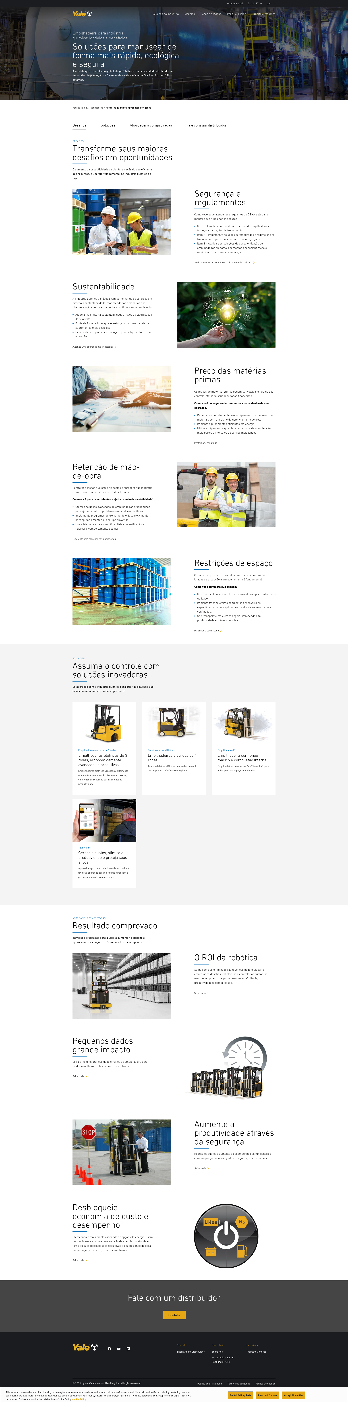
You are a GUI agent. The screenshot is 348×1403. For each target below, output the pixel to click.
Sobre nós (217, 1351)
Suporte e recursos (264, 13)
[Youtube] (119, 1348)
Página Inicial (80, 107)
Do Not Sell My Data (240, 1395)
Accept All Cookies (293, 1395)
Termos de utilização (238, 1383)
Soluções (108, 125)
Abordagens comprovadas (151, 125)
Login (269, 3)
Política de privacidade (209, 1383)
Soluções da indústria (165, 13)
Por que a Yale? (236, 13)
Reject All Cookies (267, 1395)
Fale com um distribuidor (207, 125)
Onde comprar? (235, 3)
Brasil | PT (253, 3)
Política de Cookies (266, 1383)
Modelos (190, 13)
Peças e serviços (211, 13)
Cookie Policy (79, 1399)
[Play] (336, 88)
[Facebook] (109, 1348)
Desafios (79, 125)
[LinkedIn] (128, 1348)
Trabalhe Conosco (256, 1351)
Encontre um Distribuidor (191, 1351)
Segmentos (96, 107)
